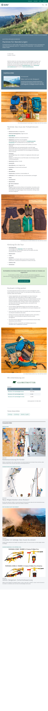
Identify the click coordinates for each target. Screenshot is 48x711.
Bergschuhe (20, 248)
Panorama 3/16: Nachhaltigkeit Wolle (16, 394)
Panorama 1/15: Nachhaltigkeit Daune (16, 391)
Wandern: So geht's (25, 414)
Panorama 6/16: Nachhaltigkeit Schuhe (16, 396)
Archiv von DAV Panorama (28, 66)
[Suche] (43, 5)
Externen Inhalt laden (24, 281)
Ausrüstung (16, 414)
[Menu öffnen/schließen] (46, 4)
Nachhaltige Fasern (26, 65)
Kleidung (10, 414)
